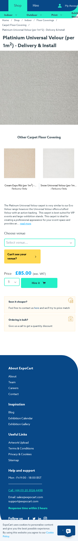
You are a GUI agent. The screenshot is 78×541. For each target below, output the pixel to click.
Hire (36, 5)
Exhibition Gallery (19, 424)
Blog (11, 412)
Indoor (8, 15)
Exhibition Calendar (20, 418)
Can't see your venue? (16, 256)
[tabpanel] (19, 168)
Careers (13, 388)
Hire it (36, 283)
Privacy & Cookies (20, 454)
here (36, 308)
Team (12, 382)
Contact (13, 394)
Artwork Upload (18, 442)
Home (5, 20)
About (12, 376)
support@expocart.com (23, 501)
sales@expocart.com (30, 497)
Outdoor (32, 15)
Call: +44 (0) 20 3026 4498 (25, 490)
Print (54, 15)
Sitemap (13, 460)
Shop (18, 5)
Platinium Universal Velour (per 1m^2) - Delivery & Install (33, 29)
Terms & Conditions (21, 448)
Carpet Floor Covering (14, 25)
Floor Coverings (45, 20)
